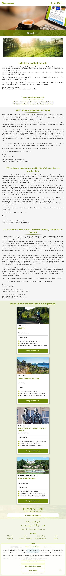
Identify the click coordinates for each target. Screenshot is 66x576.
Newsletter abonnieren (33, 515)
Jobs (25, 536)
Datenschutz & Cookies (25, 538)
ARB (56, 536)
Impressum (10, 538)
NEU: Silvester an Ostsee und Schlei (33, 100)
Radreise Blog (41, 536)
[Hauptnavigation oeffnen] (63, 3)
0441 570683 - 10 (33, 525)
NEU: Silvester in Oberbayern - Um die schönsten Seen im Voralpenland (33, 102)
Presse (56, 538)
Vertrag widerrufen (40, 538)
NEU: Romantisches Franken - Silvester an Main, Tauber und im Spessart (33, 104)
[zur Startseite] (8, 4)
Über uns (10, 536)
